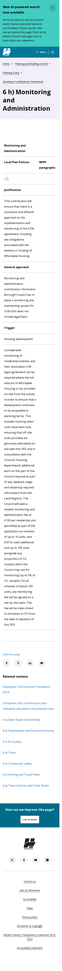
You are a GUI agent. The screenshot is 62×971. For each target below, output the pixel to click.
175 (6, 179)
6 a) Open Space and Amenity (21, 720)
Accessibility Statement (30, 948)
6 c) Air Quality (12, 742)
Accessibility (29, 899)
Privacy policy (29, 917)
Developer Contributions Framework (23, 81)
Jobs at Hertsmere (30, 890)
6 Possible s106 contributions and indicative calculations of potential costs (28, 706)
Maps (30, 908)
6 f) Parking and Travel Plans (21, 774)
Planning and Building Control (31, 63)
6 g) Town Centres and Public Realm (26, 785)
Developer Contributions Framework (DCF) (26, 689)
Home (6, 63)
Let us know (30, 819)
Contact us (30, 881)
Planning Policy (11, 72)
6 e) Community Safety (17, 763)
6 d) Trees (9, 752)
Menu (43, 52)
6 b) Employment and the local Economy (28, 731)
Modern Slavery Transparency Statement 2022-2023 (29, 937)
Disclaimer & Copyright (30, 926)
